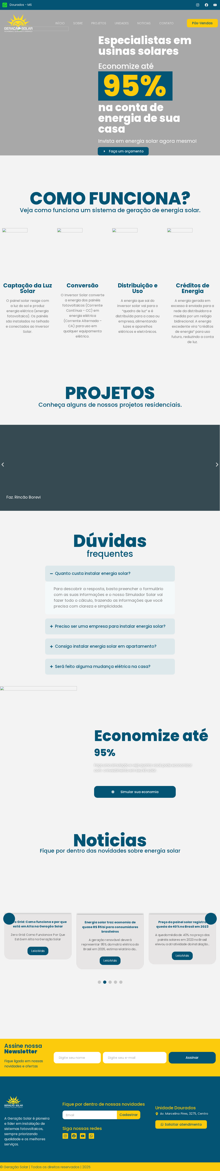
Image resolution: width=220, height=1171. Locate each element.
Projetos (98, 23)
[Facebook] (206, 5)
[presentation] (9, 919)
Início (60, 23)
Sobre (78, 23)
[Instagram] (197, 5)
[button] (2, 464)
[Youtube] (215, 5)
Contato (166, 23)
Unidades (122, 23)
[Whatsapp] (91, 1131)
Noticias (144, 23)
